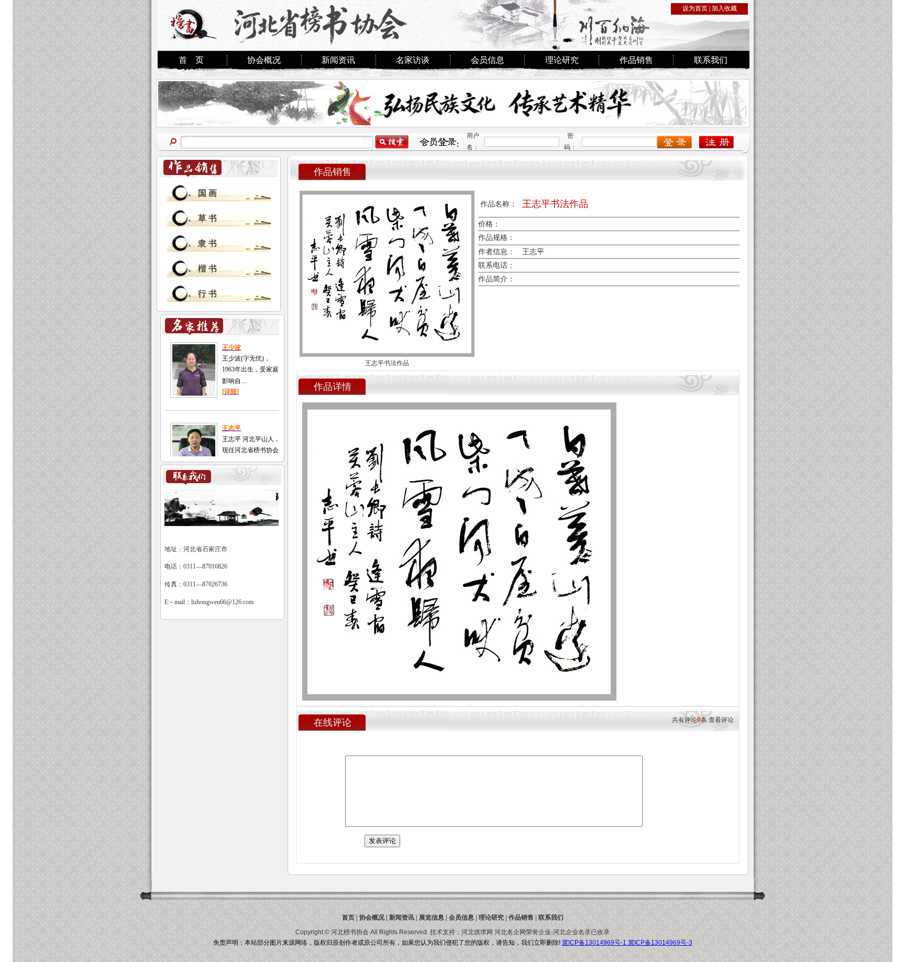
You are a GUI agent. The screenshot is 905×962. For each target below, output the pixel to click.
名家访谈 (412, 60)
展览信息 (431, 917)
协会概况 (264, 60)
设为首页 (695, 8)
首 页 (191, 60)
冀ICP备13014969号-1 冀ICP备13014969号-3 (627, 942)
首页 (348, 917)
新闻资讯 (338, 60)
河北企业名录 (572, 932)
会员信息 (487, 60)
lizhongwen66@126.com (222, 602)
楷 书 (207, 268)
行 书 (207, 293)
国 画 (207, 193)
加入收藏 (724, 8)
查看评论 (721, 720)
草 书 (207, 218)
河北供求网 (477, 932)
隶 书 (207, 243)
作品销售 (636, 60)
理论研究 (562, 60)
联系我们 (710, 60)
